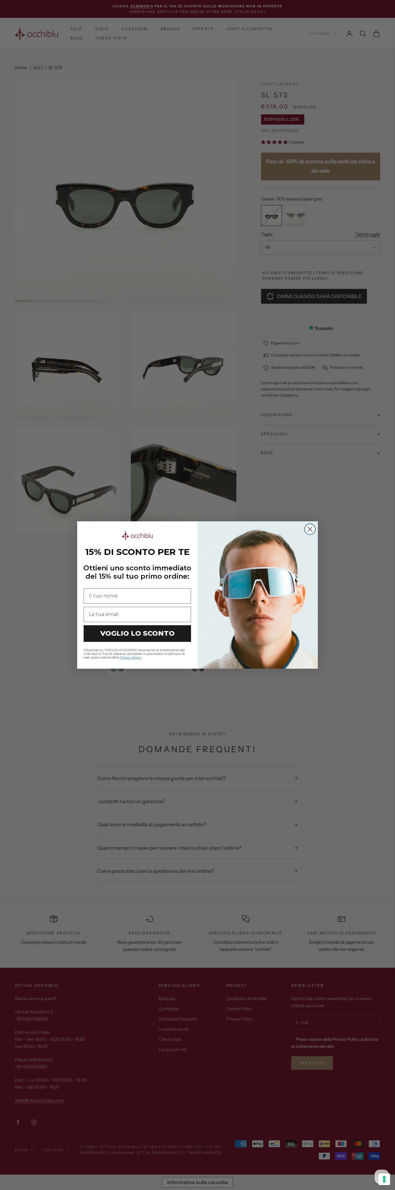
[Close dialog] (310, 529)
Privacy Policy (130, 657)
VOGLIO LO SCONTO (137, 633)
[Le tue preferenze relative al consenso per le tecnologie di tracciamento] (384, 1179)
